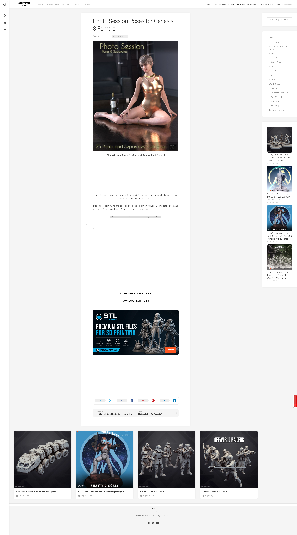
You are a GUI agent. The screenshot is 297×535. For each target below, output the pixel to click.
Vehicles (274, 79)
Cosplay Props (276, 62)
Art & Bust (274, 53)
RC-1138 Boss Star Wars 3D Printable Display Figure (101, 491)
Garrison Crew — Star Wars (152, 491)
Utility (272, 75)
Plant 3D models (277, 97)
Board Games (276, 58)
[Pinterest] (4, 23)
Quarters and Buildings (279, 101)
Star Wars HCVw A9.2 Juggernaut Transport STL (37, 491)
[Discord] (4, 30)
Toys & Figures (276, 71)
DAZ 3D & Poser (238, 4)
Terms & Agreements (283, 4)
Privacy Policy (267, 4)
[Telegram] (4, 15)
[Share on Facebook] (125, 400)
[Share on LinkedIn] (168, 400)
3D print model (220, 4)
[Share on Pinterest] (146, 400)
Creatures (274, 66)
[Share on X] (103, 400)
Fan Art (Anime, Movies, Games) (278, 48)
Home (209, 4)
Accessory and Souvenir (280, 93)
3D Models (251, 4)
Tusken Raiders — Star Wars (214, 491)
